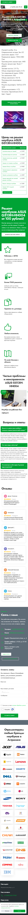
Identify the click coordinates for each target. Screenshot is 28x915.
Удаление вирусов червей (9, 151)
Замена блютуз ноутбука (9, 166)
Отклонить (7, 911)
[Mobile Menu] (25, 6)
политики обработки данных (19, 705)
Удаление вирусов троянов (9, 154)
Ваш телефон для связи (7, 688)
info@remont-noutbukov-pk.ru (15, 634)
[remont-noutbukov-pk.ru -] (4, 7)
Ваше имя (3, 682)
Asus (16, 13)
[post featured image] (14, 398)
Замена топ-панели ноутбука (10, 163)
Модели (12, 13)
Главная (8, 13)
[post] (7, 747)
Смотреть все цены (7, 192)
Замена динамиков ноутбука (10, 175)
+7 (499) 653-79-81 (17, 629)
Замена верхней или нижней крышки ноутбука (10, 179)
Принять (19, 911)
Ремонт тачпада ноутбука (9, 183)
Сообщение (4, 695)
